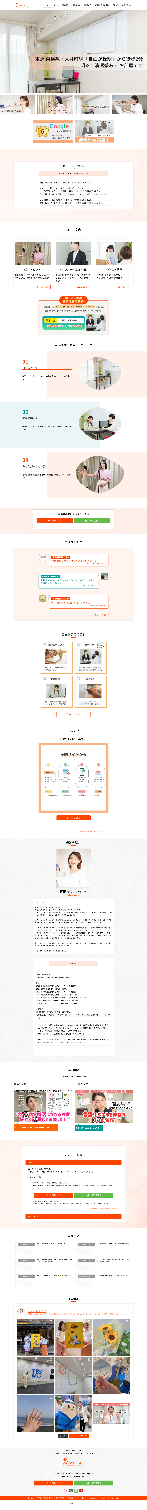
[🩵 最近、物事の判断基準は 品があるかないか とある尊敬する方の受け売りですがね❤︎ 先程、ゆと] (35, 1413)
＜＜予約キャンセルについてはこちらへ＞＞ (104, 1208)
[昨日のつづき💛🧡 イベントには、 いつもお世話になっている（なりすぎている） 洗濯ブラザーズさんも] (35, 1337)
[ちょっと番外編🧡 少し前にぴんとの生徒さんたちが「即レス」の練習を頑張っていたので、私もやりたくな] (111, 1413)
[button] (55, 520)
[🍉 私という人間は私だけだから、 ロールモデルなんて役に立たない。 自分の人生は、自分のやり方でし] (111, 1375)
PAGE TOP (142, 1463)
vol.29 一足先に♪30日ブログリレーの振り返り (113, 1243)
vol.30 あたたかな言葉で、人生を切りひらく (52, 1243)
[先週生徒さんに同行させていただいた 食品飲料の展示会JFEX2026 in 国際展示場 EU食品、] (73, 1413)
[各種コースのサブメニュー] (79, 1498)
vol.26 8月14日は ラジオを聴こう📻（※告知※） (53, 1275)
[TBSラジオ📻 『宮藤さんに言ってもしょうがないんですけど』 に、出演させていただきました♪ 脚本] (35, 1375)
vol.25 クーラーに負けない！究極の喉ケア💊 (112, 1275)
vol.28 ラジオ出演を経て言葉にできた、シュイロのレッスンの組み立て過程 (54, 1260)
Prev (2, 51)
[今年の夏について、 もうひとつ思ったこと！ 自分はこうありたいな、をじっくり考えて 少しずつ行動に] (111, 1337)
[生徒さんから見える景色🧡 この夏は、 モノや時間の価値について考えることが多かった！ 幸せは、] (73, 1375)
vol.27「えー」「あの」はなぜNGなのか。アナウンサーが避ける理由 (114, 1260)
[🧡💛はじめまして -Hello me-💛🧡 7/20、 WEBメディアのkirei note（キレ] (73, 1337)
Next (144, 51)
